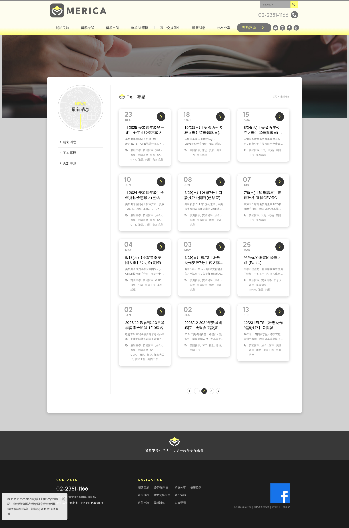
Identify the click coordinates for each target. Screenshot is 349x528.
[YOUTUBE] (296, 28)
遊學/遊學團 (140, 28)
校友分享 (223, 28)
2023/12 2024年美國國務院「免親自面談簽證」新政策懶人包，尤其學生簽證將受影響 (204, 330)
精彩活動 (69, 142)
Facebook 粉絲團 (280, 493)
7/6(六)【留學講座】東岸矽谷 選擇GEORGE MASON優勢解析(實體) (263, 200)
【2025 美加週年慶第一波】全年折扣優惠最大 (145, 137)
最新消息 (198, 28)
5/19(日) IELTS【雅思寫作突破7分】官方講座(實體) (204, 267)
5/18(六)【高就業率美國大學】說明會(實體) (145, 267)
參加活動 (180, 495)
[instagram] (282, 28)
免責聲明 (180, 502)
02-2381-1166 (72, 489)
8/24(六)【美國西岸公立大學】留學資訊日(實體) (263, 135)
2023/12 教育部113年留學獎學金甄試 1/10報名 (145, 335)
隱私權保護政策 (262, 507)
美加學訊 (69, 163)
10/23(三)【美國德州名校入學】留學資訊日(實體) (204, 135)
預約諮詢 (249, 28)
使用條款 (195, 487)
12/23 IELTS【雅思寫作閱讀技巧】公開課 (263, 333)
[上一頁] (189, 391)
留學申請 (112, 28)
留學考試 (87, 28)
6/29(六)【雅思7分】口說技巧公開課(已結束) (204, 203)
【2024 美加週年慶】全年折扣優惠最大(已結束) (145, 203)
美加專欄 (69, 153)
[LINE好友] (275, 28)
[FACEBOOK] (289, 28)
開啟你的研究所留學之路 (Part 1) (263, 267)
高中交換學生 (170, 28)
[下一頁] (218, 391)
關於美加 (62, 28)
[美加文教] (78, 10)
